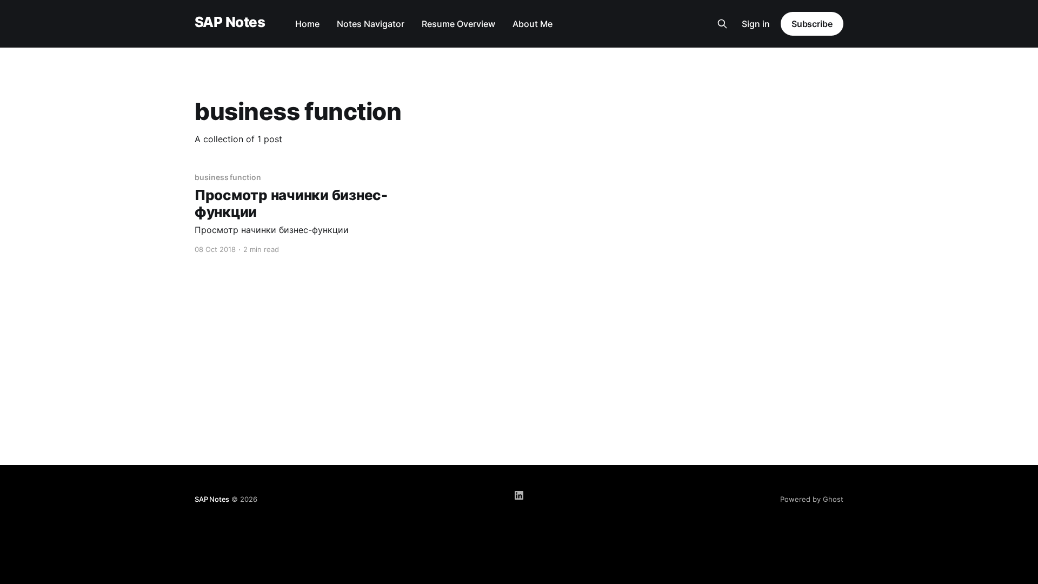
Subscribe (812, 23)
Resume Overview (458, 23)
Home (307, 23)
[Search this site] (722, 23)
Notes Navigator (370, 23)
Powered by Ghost (811, 499)
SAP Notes (230, 22)
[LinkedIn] (519, 495)
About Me (533, 23)
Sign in (756, 23)
